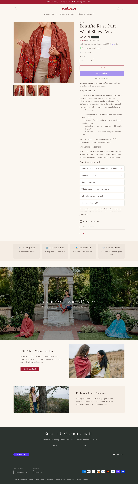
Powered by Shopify (28, 479)
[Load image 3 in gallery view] (44, 90)
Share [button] (83, 233)
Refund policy (40, 479)
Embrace (20, 479)
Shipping (82, 40)
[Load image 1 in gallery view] (19, 90)
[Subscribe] (85, 445)
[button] (15, 8)
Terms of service (60, 479)
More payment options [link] (101, 78)
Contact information (82, 479)
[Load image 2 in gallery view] (31, 90)
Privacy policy (50, 479)
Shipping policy (71, 479)
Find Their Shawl (30, 369)
